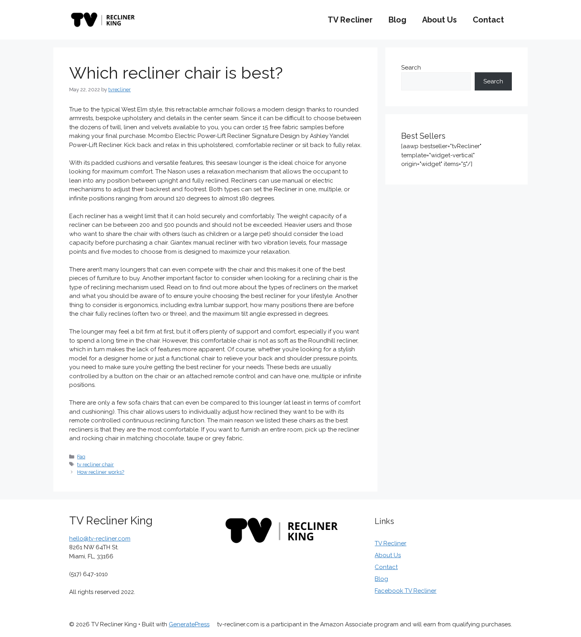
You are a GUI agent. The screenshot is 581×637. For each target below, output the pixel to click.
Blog (397, 19)
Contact (488, 19)
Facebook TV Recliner (405, 590)
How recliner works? (100, 472)
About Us (439, 19)
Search (411, 67)
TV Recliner (350, 19)
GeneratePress (189, 624)
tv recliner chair (95, 464)
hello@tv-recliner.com (99, 538)
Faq (81, 457)
